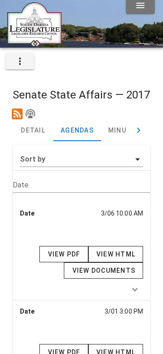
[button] (81, 159)
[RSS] (17, 113)
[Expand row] (135, 289)
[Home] (34, 44)
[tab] (33, 130)
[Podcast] (30, 113)
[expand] (19, 61)
